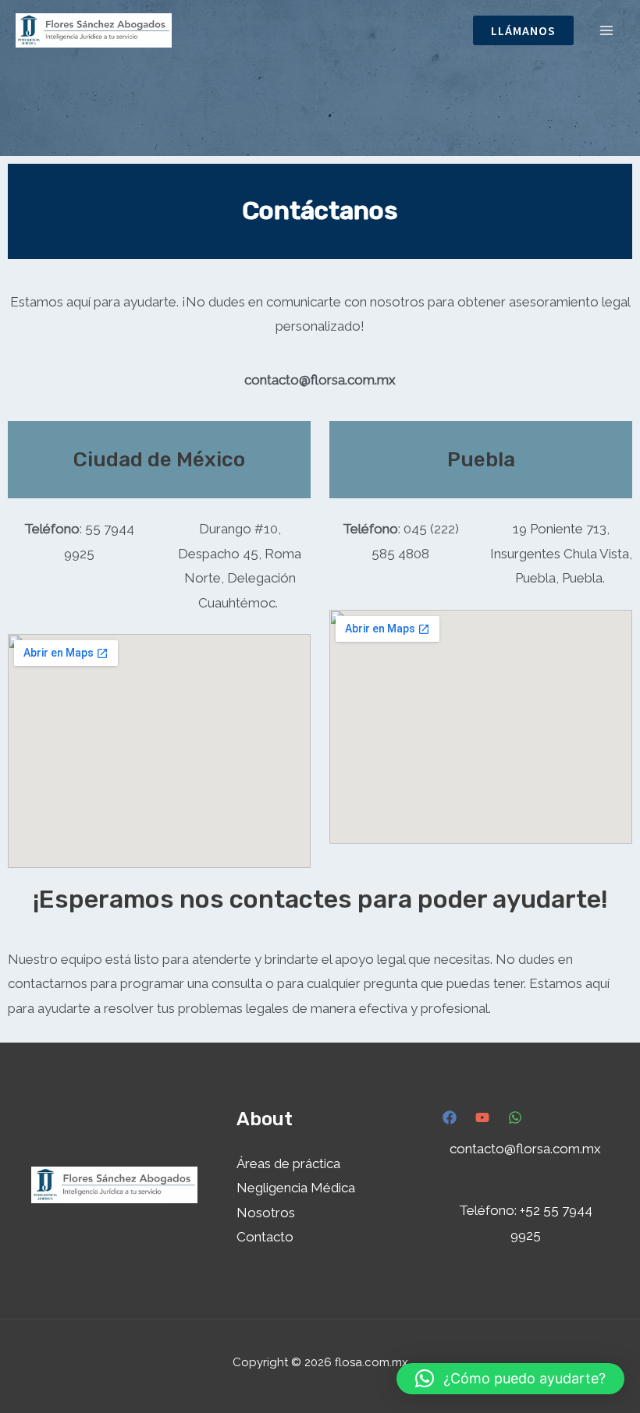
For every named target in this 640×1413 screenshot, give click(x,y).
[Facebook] (450, 1117)
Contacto (264, 1237)
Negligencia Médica (295, 1187)
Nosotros (265, 1212)
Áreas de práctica (288, 1163)
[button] (523, 30)
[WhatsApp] (515, 1117)
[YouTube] (482, 1117)
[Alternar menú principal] (607, 30)
